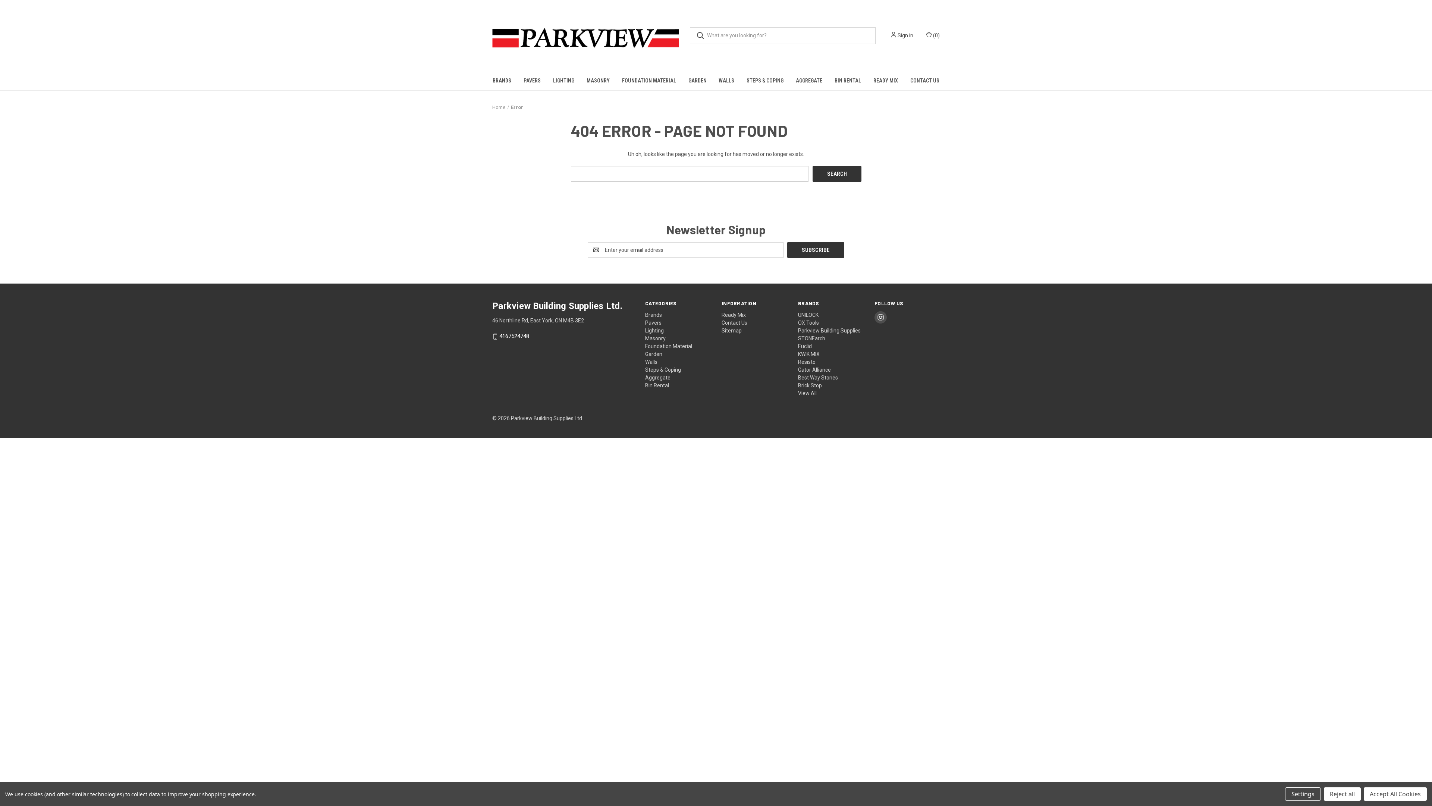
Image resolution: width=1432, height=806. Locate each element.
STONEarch (811, 338)
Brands (502, 81)
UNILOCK (808, 315)
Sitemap (732, 331)
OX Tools (808, 323)
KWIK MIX (809, 354)
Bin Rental (848, 81)
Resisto (807, 362)
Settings (1303, 794)
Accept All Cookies (1395, 794)
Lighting (563, 81)
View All (807, 393)
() (936, 35)
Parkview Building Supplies (829, 331)
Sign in (905, 35)
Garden (697, 81)
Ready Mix (885, 81)
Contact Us (924, 81)
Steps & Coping (765, 81)
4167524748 (514, 336)
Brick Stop (810, 385)
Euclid (805, 346)
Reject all (1342, 794)
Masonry (598, 81)
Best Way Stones (818, 378)
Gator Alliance (814, 370)
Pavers (532, 81)
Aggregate (809, 81)
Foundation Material (649, 81)
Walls (726, 81)
